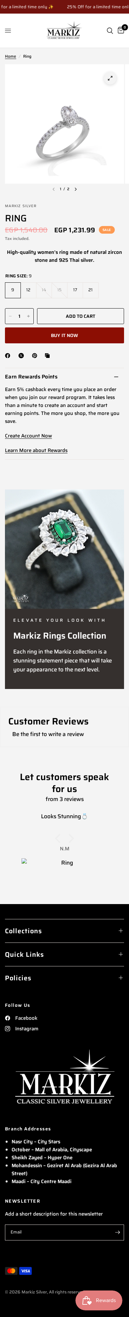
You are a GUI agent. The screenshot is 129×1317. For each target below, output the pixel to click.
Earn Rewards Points (31, 376)
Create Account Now (28, 436)
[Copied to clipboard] (49, 356)
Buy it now (64, 335)
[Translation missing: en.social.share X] (22, 356)
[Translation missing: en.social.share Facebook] (9, 356)
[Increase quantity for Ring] (28, 316)
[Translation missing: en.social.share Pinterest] (36, 356)
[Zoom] (110, 78)
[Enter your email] (117, 1232)
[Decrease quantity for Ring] (10, 316)
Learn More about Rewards (36, 450)
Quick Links (24, 954)
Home (10, 56)
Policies (18, 978)
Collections (23, 931)
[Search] (110, 31)
